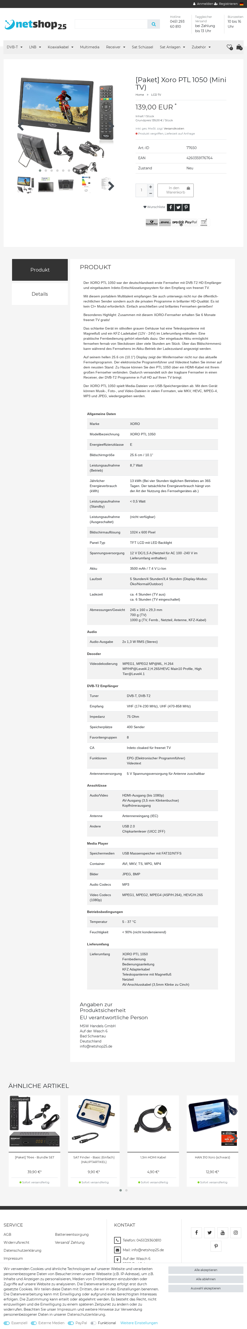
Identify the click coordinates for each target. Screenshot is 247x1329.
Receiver (114, 47)
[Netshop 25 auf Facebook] (196, 1233)
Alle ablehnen (206, 1279)
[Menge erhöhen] (150, 187)
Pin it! (186, 207)
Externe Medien (51, 1323)
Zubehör (199, 47)
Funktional (107, 1323)
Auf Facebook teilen (170, 207)
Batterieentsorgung (72, 1234)
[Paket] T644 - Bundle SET (34, 1157)
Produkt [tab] (40, 270)
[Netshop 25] (36, 24)
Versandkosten (174, 128)
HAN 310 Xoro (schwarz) (212, 1157)
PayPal (81, 1323)
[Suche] (153, 24)
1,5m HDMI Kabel (153, 1157)
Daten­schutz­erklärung (22, 1250)
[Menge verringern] (150, 193)
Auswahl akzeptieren (206, 1288)
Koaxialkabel (59, 47)
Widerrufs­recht (16, 1242)
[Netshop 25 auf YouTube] (223, 1233)
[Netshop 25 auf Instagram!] (236, 1233)
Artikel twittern (178, 207)
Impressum (13, 1258)
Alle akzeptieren (205, 1270)
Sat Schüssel (142, 47)
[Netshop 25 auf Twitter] (209, 1233)
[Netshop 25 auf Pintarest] (216, 1246)
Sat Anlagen (170, 47)
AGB (7, 1234)
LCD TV (156, 94)
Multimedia (89, 47)
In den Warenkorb (175, 190)
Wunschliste (155, 207)
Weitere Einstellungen (139, 1323)
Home (140, 94)
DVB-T (13, 47)
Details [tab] (40, 294)
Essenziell (19, 1323)
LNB (33, 47)
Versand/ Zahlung (70, 1242)
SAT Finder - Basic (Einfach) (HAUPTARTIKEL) (94, 1160)
